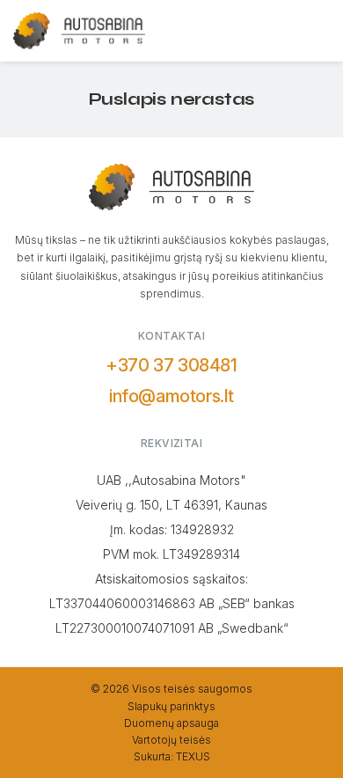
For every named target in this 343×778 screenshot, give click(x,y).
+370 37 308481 (171, 365)
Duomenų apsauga (171, 723)
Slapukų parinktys (171, 706)
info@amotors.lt (171, 396)
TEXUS (193, 756)
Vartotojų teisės (171, 739)
